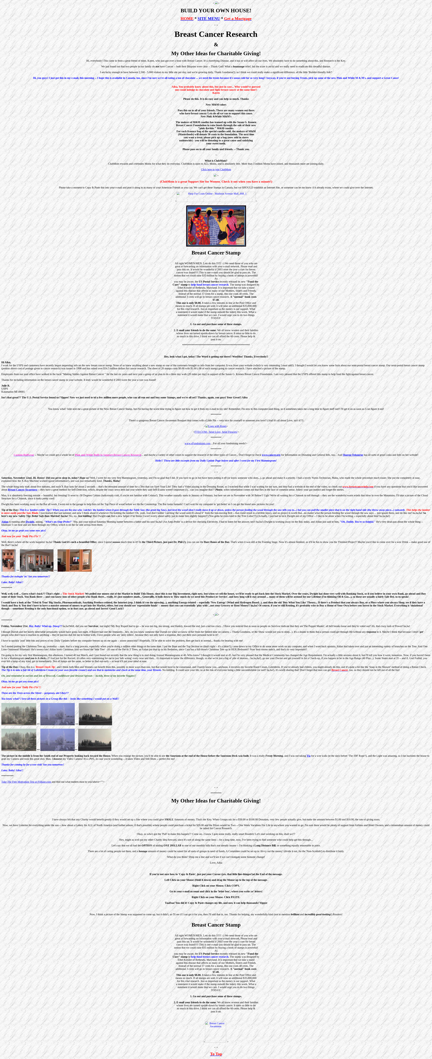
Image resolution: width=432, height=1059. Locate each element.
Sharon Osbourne (353, 454)
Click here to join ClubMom (216, 169)
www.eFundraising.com (197, 443)
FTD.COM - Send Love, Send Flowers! (216, 431)
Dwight (29, 521)
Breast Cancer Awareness (22, 489)
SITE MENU (209, 18)
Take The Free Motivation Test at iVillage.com (26, 781)
